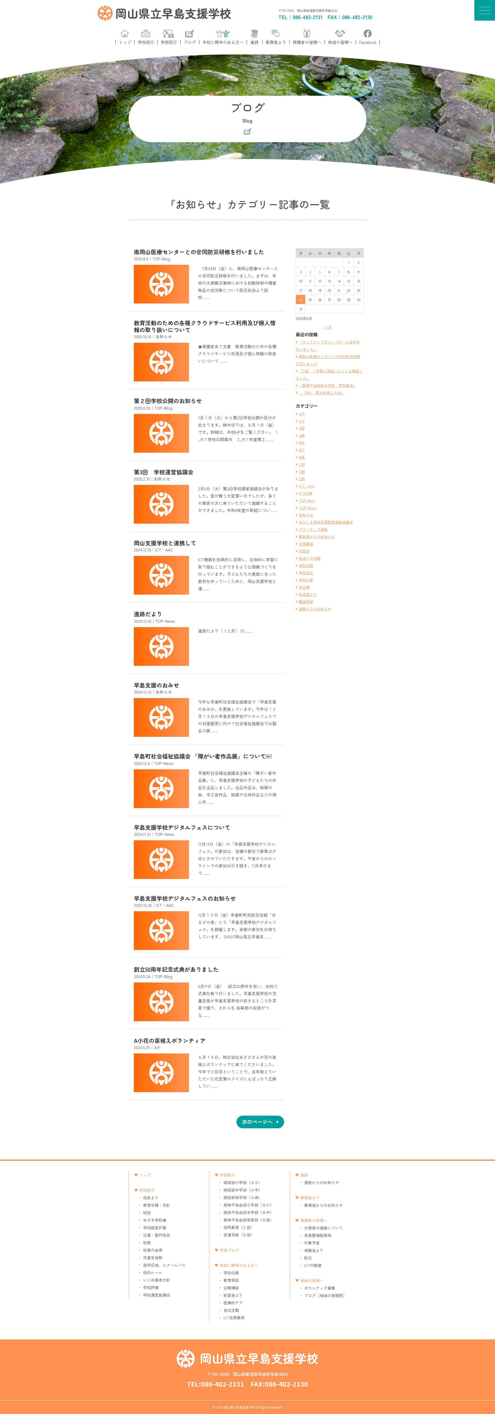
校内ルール (152, 1272)
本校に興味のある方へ (239, 1265)
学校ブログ (229, 1250)
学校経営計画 (154, 1227)
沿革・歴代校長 (156, 1235)
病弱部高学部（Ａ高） (243, 1197)
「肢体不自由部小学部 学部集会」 (328, 385)
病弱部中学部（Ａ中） (243, 1190)
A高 (302, 435)
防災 (308, 1257)
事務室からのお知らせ (317, 536)
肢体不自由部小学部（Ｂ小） (249, 1205)
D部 (302, 471)
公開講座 (306, 543)
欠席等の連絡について (323, 1228)
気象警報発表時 (317, 1235)
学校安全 (306, 572)
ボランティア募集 (313, 529)
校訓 (147, 1212)
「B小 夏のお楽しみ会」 (321, 392)
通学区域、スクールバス (164, 1265)
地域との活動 (309, 558)
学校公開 (306, 565)
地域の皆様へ (312, 1280)
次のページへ (257, 1121)
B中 (302, 442)
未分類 (304, 587)
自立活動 (231, 1310)
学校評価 (151, 1287)
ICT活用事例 (234, 1317)
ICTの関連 (312, 1265)
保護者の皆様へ (313, 1220)
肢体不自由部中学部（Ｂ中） (249, 1212)
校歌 (147, 1242)
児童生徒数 (152, 1257)
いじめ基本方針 (156, 1280)
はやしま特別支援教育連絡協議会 (326, 522)
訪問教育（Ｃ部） (239, 1227)
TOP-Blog (307, 500)
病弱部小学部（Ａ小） (243, 1182)
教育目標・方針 (156, 1205)
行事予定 (312, 1242)
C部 (302, 464)
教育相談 (231, 1280)
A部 (302, 428)
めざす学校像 (154, 1220)
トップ (145, 1175)
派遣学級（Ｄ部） (239, 1234)
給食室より (308, 594)
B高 (302, 457)
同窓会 (304, 551)
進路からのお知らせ (315, 608)
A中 (302, 413)
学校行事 (306, 579)
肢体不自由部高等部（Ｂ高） (249, 1220)
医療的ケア (233, 1302)
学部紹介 (227, 1175)
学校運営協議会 (156, 1295)
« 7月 (328, 327)
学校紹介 (147, 1190)
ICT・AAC (307, 486)
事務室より (310, 1197)
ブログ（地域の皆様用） (325, 1295)
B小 (302, 449)
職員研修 (306, 601)
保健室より (314, 1250)
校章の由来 (152, 1250)
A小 (302, 421)
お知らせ (306, 514)
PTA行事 (305, 493)
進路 (304, 1175)
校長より (151, 1197)
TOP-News (307, 507)
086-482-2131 (308, 17)
